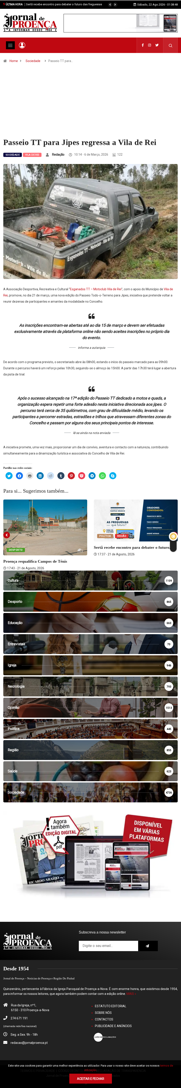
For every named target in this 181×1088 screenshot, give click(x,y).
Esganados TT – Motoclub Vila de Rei (95, 289)
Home (13, 61)
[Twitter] (157, 45)
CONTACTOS (104, 1019)
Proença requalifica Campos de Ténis (35, 561)
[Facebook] (143, 45)
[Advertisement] (90, 105)
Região (121, 536)
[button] (110, 4)
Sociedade (33, 61)
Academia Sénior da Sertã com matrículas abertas (98, 4)
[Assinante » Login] (22, 45)
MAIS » (131, 994)
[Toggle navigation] (10, 45)
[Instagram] (149, 45)
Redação (58, 154)
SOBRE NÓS (103, 1012)
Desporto (16, 550)
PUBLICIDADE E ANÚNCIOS (113, 1026)
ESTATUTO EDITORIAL (110, 1006)
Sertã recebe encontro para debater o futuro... (133, 547)
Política (105, 536)
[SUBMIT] (148, 946)
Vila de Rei (32, 154)
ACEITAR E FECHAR (90, 1078)
